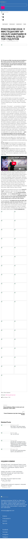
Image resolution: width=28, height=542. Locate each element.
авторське (12, 24)
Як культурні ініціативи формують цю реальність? (18, 451)
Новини (4, 41)
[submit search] (3, 7)
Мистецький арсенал (10, 395)
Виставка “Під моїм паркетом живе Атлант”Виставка (18, 427)
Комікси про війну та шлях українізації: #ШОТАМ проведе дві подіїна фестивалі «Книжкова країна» (12, 473)
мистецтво (5, 24)
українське (19, 24)
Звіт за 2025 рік (15, 434)
